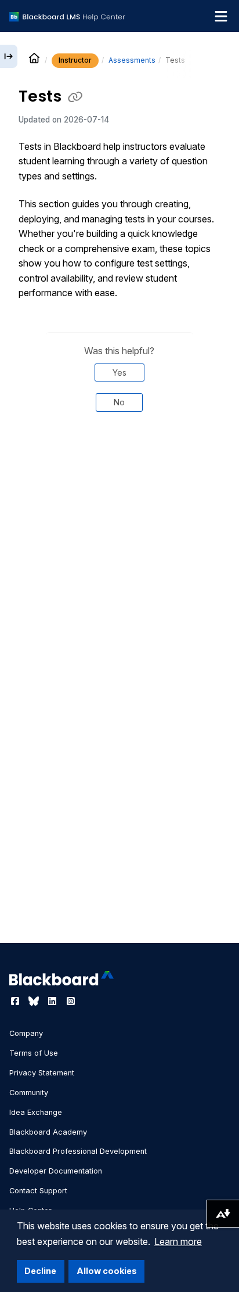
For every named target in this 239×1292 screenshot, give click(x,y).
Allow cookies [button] (107, 1271)
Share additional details (119, 460)
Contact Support (38, 1190)
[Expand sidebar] (8, 56)
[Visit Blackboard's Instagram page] (71, 1001)
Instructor (75, 60)
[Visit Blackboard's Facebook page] (16, 1001)
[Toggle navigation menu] (221, 16)
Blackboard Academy (48, 1132)
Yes (119, 372)
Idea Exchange (35, 1112)
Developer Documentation (55, 1171)
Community (28, 1092)
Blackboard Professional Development (78, 1151)
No (119, 402)
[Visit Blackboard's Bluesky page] (35, 1001)
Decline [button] (40, 1271)
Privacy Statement (41, 1072)
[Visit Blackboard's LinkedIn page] (53, 1001)
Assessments (131, 60)
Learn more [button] (178, 1241)
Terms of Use (33, 1053)
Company (26, 1033)
